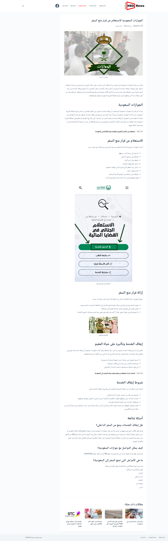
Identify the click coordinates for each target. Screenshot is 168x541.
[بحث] (23, 6)
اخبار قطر (73, 6)
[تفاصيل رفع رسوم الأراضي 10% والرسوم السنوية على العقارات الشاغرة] (113, 513)
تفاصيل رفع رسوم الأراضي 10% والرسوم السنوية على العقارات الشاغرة (114, 524)
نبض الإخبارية (162, 537)
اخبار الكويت (102, 6)
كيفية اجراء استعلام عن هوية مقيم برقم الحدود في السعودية (115, 373)
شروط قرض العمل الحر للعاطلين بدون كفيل (95, 522)
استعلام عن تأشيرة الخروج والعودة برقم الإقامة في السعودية (115, 131)
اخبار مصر (65, 6)
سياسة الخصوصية (152, 537)
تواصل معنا (143, 537)
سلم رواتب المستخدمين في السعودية (135, 522)
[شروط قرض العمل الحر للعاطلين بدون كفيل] (93, 513)
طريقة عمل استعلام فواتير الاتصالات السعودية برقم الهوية (74, 524)
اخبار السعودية (82, 6)
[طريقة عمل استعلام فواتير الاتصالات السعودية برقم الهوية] (73, 513)
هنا (120, 153)
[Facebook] (57, 6)
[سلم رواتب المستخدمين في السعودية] (134, 513)
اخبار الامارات (92, 6)
